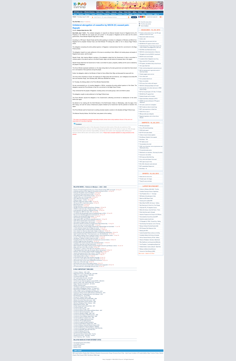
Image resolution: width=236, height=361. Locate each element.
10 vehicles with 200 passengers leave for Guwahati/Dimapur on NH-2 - (93, 213)
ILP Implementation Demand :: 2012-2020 (83, 278)
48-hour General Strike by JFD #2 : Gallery (149, 237)
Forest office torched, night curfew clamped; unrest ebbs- (89, 257)
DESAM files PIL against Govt (147, 94)
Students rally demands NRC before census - (87, 216)
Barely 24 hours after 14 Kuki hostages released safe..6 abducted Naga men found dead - (97, 226)
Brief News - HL (143, 168)
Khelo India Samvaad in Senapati (147, 212)
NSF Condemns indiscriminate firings (148, 107)
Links (125, 14)
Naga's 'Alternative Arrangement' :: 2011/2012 (84, 284)
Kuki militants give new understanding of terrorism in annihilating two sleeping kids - (96, 232)
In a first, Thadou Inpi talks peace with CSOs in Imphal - (89, 237)
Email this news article (146, 22)
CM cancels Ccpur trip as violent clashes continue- (88, 263)
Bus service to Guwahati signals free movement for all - (89, 214)
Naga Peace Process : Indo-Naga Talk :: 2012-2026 (85, 273)
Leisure (120, 14)
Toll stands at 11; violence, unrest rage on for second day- (90, 248)
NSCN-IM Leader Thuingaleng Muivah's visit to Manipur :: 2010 (88, 294)
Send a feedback (145, 26)
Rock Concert (80, 355)
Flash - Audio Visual (126, 353)
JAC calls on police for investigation (148, 104)
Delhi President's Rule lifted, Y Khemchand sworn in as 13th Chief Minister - (94, 234)
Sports (74, 355)
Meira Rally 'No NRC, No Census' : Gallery (149, 203)
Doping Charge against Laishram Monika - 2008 (85, 301)
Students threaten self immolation (147, 96)
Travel (93, 14)
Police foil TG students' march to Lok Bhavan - (87, 192)
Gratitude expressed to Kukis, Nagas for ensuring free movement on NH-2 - (94, 191)
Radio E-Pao (100, 12)
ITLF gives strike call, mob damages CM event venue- (89, 266)
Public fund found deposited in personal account (151, 68)
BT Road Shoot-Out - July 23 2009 (82, 295)
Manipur (87, 14)
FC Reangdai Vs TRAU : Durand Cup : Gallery (150, 221)
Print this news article (146, 24)
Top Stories (90, 355)
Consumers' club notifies (145, 154)
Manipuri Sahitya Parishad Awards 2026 (149, 226)
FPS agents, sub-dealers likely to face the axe (150, 63)
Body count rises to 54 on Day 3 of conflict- (86, 247)
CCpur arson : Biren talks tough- (84, 262)
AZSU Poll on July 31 (145, 111)
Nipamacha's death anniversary (147, 36)
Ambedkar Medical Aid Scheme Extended (149, 235)
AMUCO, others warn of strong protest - (86, 197)
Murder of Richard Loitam (80, 285)
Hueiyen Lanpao (77, 345)
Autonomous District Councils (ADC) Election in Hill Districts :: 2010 (89, 292)
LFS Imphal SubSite (142, 353)
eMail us (156, 14)
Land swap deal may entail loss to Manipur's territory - (89, 210)
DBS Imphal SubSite (77, 353)
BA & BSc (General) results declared (148, 164)
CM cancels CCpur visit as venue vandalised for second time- (91, 260)
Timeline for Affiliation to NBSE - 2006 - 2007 (84, 313)
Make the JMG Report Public (146, 198)
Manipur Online (77, 347)
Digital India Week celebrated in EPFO (148, 98)
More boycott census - (82, 204)
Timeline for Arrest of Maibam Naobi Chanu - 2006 (85, 316)
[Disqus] (105, 160)
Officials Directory (89, 12)
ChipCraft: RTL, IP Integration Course (148, 207)
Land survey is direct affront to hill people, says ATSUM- (89, 259)
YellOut (107, 12)
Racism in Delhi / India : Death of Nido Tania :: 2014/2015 (87, 282)
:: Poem (150, 210)
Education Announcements (102, 353)
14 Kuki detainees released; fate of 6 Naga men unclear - (89, 228)
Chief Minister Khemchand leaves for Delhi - (87, 194)
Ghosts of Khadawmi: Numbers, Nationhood (150, 239)
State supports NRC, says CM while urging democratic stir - (90, 219)
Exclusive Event (117, 353)
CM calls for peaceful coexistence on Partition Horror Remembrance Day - (94, 223)
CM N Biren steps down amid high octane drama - (88, 244)
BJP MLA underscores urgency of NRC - (86, 201)
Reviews (81, 14)
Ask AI (134, 17)
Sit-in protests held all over (146, 78)
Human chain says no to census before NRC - (87, 225)
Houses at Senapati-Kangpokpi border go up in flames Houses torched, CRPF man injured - (97, 189)
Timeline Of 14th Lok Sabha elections (82, 320)
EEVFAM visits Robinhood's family (148, 49)
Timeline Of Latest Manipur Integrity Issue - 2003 (85, 323)
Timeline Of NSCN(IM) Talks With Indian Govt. (84, 329)
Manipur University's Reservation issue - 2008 (84, 300)
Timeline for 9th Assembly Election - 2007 (83, 312)
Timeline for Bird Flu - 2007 (80, 307)
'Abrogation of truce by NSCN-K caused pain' (150, 54)
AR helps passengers (145, 125)
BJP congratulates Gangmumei (147, 166)
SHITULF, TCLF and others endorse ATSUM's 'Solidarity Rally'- (91, 251)
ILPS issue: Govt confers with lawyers (148, 83)
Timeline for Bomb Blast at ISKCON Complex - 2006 (86, 314)
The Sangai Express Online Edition (82, 342)
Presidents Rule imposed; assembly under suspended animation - (92, 242)
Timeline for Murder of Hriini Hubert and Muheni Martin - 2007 (88, 310)
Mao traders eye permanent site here (148, 41)
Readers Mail (86, 353)
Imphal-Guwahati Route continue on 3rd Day (150, 233)
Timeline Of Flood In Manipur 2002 (82, 332)
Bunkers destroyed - (81, 206)
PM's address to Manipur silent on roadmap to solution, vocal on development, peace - (96, 235)
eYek (145, 12)
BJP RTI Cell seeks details (146, 132)
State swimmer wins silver (146, 176)
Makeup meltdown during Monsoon (148, 249)
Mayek (130, 14)
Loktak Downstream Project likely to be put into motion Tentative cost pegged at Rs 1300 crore (150, 46)
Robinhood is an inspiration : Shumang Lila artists (151, 152)
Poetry (157, 353)
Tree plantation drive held (145, 144)
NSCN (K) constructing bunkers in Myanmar (150, 52)
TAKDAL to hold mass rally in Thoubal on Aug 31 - (88, 209)
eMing (134, 12)
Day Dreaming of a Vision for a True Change (150, 205)
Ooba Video (127, 12)
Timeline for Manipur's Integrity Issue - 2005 (84, 317)
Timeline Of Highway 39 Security (81, 331)
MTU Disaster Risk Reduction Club (148, 228)
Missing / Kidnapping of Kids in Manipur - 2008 (84, 303)
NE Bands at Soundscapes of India (148, 196)
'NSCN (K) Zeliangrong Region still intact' (149, 85)
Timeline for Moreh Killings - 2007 (82, 309)
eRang (120, 12)
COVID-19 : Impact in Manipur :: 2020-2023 (84, 275)
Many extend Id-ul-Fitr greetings (147, 61)
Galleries (113, 14)
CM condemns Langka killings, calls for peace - (87, 222)
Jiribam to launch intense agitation (147, 135)
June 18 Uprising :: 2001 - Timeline (82, 337)
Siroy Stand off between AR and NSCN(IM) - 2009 (85, 298)
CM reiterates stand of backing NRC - (85, 217)
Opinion (161, 353)
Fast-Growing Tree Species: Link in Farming (150, 223)
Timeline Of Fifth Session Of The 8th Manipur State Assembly (88, 328)
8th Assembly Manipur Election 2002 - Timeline (85, 334)
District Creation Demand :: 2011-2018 (82, 279)
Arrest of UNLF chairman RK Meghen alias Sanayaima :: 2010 (88, 291)
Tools (143, 14)
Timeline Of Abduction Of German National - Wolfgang (86, 326)
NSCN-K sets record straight (146, 56)
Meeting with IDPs (144, 230)
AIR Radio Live (78, 12)
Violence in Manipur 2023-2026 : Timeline (149, 189)
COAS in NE (143, 39)
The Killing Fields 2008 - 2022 (81, 276)
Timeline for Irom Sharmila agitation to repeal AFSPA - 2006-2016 (89, 281)
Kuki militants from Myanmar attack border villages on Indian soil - (92, 231)
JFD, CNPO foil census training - (84, 198)
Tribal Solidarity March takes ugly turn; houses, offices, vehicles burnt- (93, 250)
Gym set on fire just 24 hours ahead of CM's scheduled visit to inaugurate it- (94, 264)
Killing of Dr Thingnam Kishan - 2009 (82, 297)
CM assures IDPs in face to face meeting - (86, 203)
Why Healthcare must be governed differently (150, 242)
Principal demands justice (146, 150)
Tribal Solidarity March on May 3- (84, 256)
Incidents (134, 353)
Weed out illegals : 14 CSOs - (83, 200)
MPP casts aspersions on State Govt (148, 109)
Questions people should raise (147, 219)
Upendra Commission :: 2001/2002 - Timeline (84, 335)
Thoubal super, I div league (146, 179)
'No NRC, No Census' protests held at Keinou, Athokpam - (90, 207)
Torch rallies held (144, 76)
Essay (110, 353)
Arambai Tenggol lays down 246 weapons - (86, 241)
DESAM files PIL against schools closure (149, 43)
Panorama (137, 14)
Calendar (114, 12)
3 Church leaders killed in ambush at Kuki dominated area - (90, 229)
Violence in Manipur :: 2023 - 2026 (82, 272)
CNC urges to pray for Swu (146, 161)
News (75, 14)
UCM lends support (144, 130)
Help (104, 359)
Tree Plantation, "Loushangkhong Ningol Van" (150, 244)
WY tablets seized (144, 141)
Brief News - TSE (144, 139)
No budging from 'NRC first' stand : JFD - (86, 211)
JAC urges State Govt (145, 65)
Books (140, 12)
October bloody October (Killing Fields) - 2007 (84, 306)
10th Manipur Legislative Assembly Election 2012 (85, 286)
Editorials (92, 353)
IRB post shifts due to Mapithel (147, 114)
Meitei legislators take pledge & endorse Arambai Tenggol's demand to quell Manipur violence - (98, 245)
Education (100, 14)
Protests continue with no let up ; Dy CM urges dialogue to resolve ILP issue (150, 33)
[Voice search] (128, 17)
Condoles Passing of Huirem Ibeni (149, 191)
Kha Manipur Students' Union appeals (148, 137)
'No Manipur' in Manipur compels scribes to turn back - (89, 238)
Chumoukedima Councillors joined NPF (149, 216)
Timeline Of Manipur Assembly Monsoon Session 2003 (86, 325)
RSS (86, 355)
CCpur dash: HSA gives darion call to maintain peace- (89, 254)
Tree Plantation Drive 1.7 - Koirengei (148, 193)
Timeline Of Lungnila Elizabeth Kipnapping (83, 322)
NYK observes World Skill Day (147, 157)
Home (82, 21)
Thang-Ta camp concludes (146, 181)
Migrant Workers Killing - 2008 (81, 304)
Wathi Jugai (96, 355)
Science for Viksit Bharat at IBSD (147, 251)
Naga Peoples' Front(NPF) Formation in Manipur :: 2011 (86, 289)
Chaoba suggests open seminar (147, 74)
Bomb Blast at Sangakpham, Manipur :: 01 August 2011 (86, 288)
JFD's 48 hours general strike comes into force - (87, 220)
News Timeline (151, 353)
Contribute (149, 14)
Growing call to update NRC (146, 200)
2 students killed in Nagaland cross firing (149, 59)
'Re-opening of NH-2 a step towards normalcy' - (87, 195)
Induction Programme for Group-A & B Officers (150, 214)
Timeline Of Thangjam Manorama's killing (83, 319)
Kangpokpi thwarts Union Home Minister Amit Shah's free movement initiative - (95, 239)
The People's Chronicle (79, 344)
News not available (144, 81)
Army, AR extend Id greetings (146, 128)
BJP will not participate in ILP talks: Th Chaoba (150, 91)
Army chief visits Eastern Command (148, 159)
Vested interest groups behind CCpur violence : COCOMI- (90, 253)
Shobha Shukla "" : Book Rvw (150, 246)
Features (106, 14)
